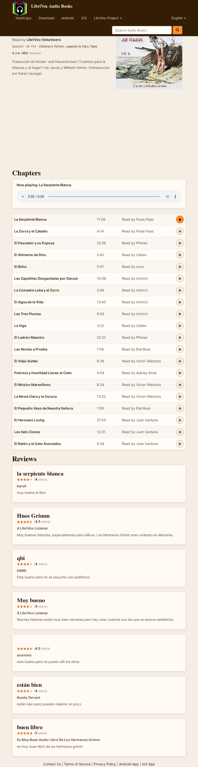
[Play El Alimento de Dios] (180, 255)
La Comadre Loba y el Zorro (36, 290)
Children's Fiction (51, 46)
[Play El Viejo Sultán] (180, 361)
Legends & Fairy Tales (81, 46)
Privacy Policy (105, 764)
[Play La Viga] (180, 326)
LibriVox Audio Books (51, 6)
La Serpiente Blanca (30, 219)
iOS (84, 18)
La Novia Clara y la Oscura (35, 396)
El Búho (20, 266)
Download (46, 18)
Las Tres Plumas (27, 314)
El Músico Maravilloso (32, 385)
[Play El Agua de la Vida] (180, 302)
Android (68, 18)
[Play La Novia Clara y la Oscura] (180, 396)
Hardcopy (23, 18)
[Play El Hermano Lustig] (180, 420)
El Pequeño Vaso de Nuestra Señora (43, 408)
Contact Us (52, 764)
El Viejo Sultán (26, 361)
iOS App (148, 764)
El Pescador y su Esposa (34, 243)
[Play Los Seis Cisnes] (180, 432)
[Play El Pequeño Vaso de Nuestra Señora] (180, 408)
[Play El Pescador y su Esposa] (180, 243)
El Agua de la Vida (28, 302)
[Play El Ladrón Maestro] (180, 337)
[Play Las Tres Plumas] (180, 314)
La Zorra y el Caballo (31, 231)
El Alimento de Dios (30, 255)
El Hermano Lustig (29, 420)
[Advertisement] (99, 127)
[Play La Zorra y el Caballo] (180, 231)
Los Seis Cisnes (27, 432)
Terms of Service (77, 764)
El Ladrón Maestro (29, 337)
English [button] (177, 18)
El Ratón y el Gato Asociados (37, 444)
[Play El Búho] (180, 267)
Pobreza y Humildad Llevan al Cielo (43, 373)
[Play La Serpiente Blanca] (180, 219)
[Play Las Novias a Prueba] (180, 349)
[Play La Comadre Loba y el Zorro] (180, 290)
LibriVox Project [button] (107, 18)
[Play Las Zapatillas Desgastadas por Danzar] (180, 278)
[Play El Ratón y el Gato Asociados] (180, 444)
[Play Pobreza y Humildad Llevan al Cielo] (180, 373)
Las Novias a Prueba (30, 349)
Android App (129, 764)
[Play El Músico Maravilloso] (180, 385)
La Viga (20, 326)
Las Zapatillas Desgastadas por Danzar (46, 278)
